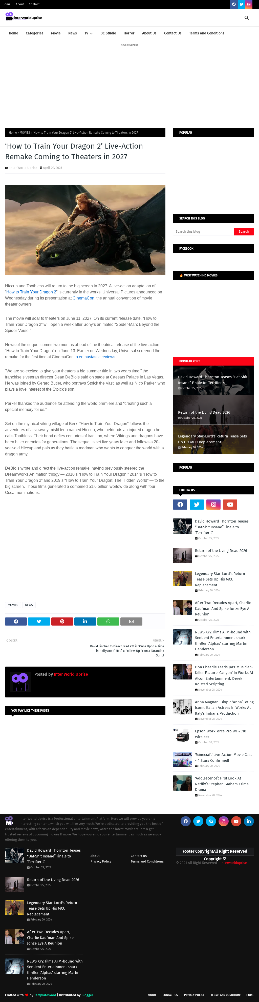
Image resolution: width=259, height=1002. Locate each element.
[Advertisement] (129, 82)
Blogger (87, 995)
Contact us (139, 856)
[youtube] (230, 504)
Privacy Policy (101, 861)
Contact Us (170, 995)
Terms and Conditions (147, 861)
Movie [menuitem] (56, 33)
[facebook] (234, 4)
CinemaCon (83, 298)
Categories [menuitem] (35, 33)
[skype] (211, 821)
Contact (34, 4)
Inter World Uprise (23, 168)
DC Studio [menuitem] (108, 33)
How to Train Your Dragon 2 (31, 292)
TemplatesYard (45, 995)
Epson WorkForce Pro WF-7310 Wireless (220, 734)
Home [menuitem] (13, 33)
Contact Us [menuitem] (173, 33)
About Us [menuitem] (149, 33)
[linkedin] (249, 821)
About (20, 4)
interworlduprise (234, 863)
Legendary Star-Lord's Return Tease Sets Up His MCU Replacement (212, 439)
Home (7, 4)
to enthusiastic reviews (95, 357)
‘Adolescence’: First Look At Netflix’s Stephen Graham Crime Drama (222, 784)
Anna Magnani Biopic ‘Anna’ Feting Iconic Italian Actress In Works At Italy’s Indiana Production (224, 708)
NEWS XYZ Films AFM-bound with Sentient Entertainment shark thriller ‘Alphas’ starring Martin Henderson (223, 641)
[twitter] (241, 4)
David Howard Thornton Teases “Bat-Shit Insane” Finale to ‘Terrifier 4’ (212, 380)
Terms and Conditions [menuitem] (206, 33)
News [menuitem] (72, 33)
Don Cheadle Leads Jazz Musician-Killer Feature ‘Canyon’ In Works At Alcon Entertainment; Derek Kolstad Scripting (224, 676)
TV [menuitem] (86, 33)
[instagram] (248, 4)
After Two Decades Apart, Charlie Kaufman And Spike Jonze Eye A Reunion (223, 608)
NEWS (29, 605)
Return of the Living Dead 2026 (204, 412)
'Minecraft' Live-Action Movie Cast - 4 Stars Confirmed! (223, 757)
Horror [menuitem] (129, 33)
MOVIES (25, 132)
